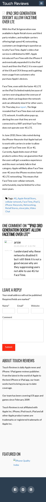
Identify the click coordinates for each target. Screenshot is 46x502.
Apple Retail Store (27, 198)
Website (35, 305)
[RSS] (30, 489)
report (23, 107)
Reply (7, 250)
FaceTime (27, 201)
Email (20, 305)
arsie (17, 242)
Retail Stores (11, 208)
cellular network (13, 201)
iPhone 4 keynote (13, 204)
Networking (29, 204)
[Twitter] (23, 489)
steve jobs (24, 208)
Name (5, 305)
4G (15, 198)
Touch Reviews (15, 4)
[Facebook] (15, 489)
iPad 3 (36, 201)
